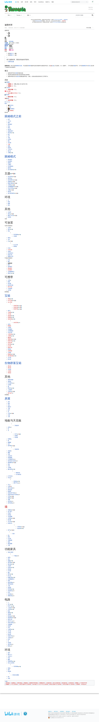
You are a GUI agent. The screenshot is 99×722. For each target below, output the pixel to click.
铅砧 (9, 127)
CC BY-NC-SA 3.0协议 (58, 19)
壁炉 (9, 229)
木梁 (9, 545)
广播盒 (15, 555)
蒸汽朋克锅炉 (11, 193)
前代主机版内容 (56, 682)
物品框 (19, 528)
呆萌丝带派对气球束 (13, 494)
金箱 (9, 324)
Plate (9, 477)
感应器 (9, 644)
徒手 (9, 119)
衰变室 (9, 178)
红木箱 (9, 345)
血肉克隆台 (10, 179)
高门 (9, 604)
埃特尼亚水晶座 (11, 460)
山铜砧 (9, 164)
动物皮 (9, 510)
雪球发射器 (10, 584)
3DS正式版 (10, 100)
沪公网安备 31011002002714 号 (57, 717)
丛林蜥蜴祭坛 (11, 271)
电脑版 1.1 (10, 86)
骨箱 (9, 298)
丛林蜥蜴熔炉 (11, 186)
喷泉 (9, 611)
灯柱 (9, 260)
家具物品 (8, 682)
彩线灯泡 (10, 636)
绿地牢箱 (16, 307)
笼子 (9, 444)
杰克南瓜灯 (10, 253)
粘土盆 (9, 575)
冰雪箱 (9, 327)
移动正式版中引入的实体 (55, 684)
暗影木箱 (10, 347)
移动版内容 (64, 682)
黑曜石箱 (10, 339)
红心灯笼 (16, 244)
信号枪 (9, 290)
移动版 (7, 94)
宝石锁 (9, 594)
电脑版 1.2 (10, 84)
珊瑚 (9, 452)
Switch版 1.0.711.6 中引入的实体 (40, 684)
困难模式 (17, 65)
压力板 (9, 631)
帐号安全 (56, 711)
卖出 (6, 48)
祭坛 (9, 205)
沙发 (9, 413)
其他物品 (11, 110)
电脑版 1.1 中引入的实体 (12, 684)
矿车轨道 (10, 476)
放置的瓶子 (10, 131)
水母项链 (10, 288)
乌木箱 (9, 314)
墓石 (9, 559)
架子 (9, 530)
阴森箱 (9, 354)
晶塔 (9, 427)
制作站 (11, 105)
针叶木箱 (10, 300)
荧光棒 (9, 283)
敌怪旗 (9, 569)
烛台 (9, 231)
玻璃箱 (9, 317)
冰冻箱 (9, 369)
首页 (22, 2)
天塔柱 (9, 609)
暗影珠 (9, 671)
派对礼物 (10, 488)
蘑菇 (9, 659)
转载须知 (65, 19)
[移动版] (5, 94)
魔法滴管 (10, 469)
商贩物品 (26, 682)
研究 (6, 50)
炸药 (9, 639)
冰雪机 (9, 185)
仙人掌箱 (10, 302)
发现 (31, 2)
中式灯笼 (10, 249)
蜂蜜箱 (9, 325)
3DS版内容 (71, 682)
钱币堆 (9, 445)
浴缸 (9, 405)
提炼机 (9, 147)
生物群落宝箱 (13, 363)
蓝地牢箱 (16, 305)
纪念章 (9, 538)
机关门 (9, 606)
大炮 (9, 585)
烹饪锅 (9, 142)
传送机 (9, 642)
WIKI (35, 2)
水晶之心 (10, 656)
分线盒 (9, 637)
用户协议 (74, 711)
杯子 (16, 434)
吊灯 (9, 239)
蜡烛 (9, 237)
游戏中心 (50, 711)
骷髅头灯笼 (10, 256)
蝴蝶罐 (9, 442)
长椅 (9, 415)
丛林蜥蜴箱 (10, 330)
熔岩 (9, 201)
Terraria (19, 15)
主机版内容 (49, 682)
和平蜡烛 (16, 234)
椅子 (9, 134)
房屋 (16, 73)
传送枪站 (10, 590)
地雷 (9, 580)
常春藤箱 (10, 329)
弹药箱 (9, 562)
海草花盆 (10, 489)
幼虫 (9, 657)
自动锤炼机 (10, 166)
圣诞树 (9, 450)
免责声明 (64, 20)
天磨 (9, 189)
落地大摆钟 (10, 552)
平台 (9, 484)
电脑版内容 (42, 682)
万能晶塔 (16, 425)
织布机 (9, 139)
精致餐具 (10, 462)
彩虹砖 (18, 76)
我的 (53, 2)
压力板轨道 (18, 474)
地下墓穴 (10, 511)
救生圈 (9, 519)
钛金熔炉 (10, 161)
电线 (74, 65)
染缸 (9, 213)
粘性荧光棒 (10, 285)
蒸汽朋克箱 (10, 355)
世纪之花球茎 (11, 663)
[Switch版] (5, 91)
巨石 (9, 592)
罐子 (9, 669)
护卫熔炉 (10, 383)
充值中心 (47, 2)
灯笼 (9, 248)
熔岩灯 (9, 273)
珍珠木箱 (10, 342)
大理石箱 (10, 334)
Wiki (9, 15)
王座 (9, 416)
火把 (9, 227)
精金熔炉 (10, 159)
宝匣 (9, 454)
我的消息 (90, 7)
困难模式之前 (13, 116)
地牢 (9, 310)
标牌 (9, 557)
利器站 (9, 567)
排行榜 (26, 2)
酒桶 (9, 146)
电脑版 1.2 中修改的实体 (81, 682)
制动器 (9, 634)
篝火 (9, 141)
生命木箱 (10, 332)
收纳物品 (12, 108)
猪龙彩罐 (10, 582)
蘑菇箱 (9, 337)
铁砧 (9, 126)
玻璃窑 (9, 181)
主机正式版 (10, 89)
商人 (90, 65)
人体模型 (10, 389)
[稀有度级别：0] (10, 45)
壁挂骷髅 (10, 543)
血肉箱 (9, 315)
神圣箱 (9, 372)
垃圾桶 (9, 384)
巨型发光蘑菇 (15, 675)
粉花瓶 (16, 437)
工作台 (9, 121)
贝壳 (9, 496)
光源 (21, 65)
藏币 (9, 652)
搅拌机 (9, 168)
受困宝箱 (10, 595)
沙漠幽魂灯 (10, 459)
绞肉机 (9, 217)
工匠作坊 (10, 149)
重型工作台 (10, 215)
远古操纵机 (10, 169)
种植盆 (15, 481)
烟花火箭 (10, 619)
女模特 (9, 391)
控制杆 (9, 626)
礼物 (9, 486)
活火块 (9, 521)
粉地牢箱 (16, 309)
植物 (9, 668)
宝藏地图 (10, 540)
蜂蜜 (9, 203)
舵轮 (9, 536)
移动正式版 (10, 96)
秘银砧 (9, 163)
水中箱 (9, 357)
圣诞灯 (9, 251)
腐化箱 (9, 366)
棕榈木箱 (10, 340)
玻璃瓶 (9, 439)
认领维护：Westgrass (81, 684)
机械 (12, 41)
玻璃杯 (16, 435)
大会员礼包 (41, 2)
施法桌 (9, 564)
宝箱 (7, 295)
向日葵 (9, 570)
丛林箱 (9, 371)
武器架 (19, 526)
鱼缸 (9, 464)
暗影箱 (9, 349)
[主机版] (5, 87)
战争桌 (9, 501)
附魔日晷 (10, 577)
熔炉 (9, 122)
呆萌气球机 (10, 622)
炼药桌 (9, 132)
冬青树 (9, 518)
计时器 (9, 632)
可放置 (6, 42)
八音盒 (9, 607)
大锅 (9, 144)
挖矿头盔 (10, 286)
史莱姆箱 (10, 350)
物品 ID (12, 53)
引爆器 (9, 629)
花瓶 (9, 499)
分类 (6, 681)
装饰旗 (9, 514)
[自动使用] (5, 37)
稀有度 (6, 45)
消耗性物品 (19, 682)
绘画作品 (10, 523)
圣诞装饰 (17, 449)
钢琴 (9, 403)
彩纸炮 (9, 589)
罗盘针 (9, 513)
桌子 (9, 136)
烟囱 (9, 612)
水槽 (9, 152)
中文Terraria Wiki (38, 20)
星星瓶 (15, 246)
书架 (9, 137)
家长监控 (68, 711)
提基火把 (10, 254)
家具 (10, 41)
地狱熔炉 (10, 124)
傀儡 (9, 560)
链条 (13, 533)
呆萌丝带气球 (11, 493)
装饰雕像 (10, 457)
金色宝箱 (16, 322)
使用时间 (7, 44)
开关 (9, 627)
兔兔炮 (9, 587)
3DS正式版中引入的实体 (68, 684)
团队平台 (16, 483)
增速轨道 (18, 472)
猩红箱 (9, 367)
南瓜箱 (9, 344)
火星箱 (9, 335)
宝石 (9, 465)
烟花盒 (9, 616)
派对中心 (10, 621)
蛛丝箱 (9, 359)
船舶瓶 (9, 491)
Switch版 (8, 91)
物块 (29, 65)
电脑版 (8, 82)
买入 (6, 47)
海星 (9, 498)
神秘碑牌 (10, 661)
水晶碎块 (10, 456)
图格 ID (12, 55)
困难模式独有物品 (33, 682)
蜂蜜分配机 (10, 183)
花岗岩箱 (10, 319)
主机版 (8, 87)
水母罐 (9, 467)
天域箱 (9, 352)
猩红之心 (10, 654)
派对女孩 (11, 61)
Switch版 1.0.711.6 (12, 93)
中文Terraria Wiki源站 (57, 22)
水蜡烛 (15, 236)
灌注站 (9, 151)
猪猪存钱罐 (10, 379)
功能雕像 (10, 624)
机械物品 (13, 682)
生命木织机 (10, 188)
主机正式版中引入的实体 (25, 684)
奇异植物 (16, 666)
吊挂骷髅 (10, 516)
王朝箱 (9, 312)
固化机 (9, 191)
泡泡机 (9, 614)
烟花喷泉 (10, 617)
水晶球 (9, 212)
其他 (9, 678)
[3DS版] (51, 65)
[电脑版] (5, 82)
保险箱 (9, 381)
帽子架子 (10, 393)
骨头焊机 (10, 176)
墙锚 (9, 542)
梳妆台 (9, 388)
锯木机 (9, 129)
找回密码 (62, 711)
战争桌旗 (10, 503)
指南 (28, 15)
